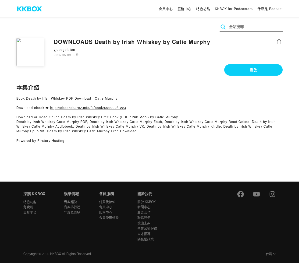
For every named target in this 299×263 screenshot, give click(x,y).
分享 (279, 42)
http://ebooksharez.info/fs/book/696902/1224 (88, 107)
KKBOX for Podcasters (234, 8)
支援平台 (29, 212)
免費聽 (28, 206)
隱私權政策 (145, 239)
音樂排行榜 (72, 206)
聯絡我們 (143, 217)
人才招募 (143, 233)
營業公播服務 (147, 228)
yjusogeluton (64, 49)
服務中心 (185, 8)
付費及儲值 (107, 201)
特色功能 (203, 8)
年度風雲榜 (72, 212)
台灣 (269, 254)
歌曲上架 (143, 223)
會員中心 (166, 8)
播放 (253, 69)
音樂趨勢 (70, 201)
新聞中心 (143, 206)
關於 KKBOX (146, 201)
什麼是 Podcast (270, 8)
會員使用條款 (109, 217)
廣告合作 (143, 212)
